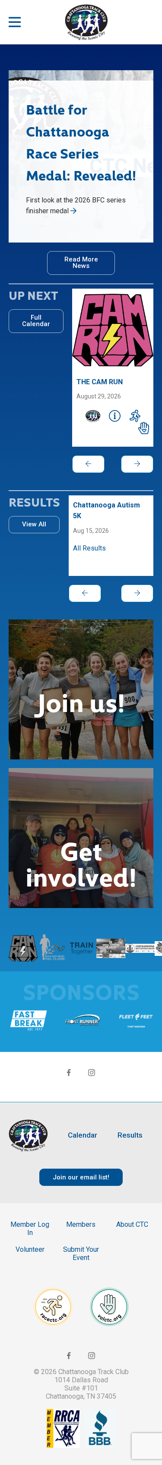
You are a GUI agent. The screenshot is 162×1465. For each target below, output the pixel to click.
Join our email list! (81, 1177)
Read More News (81, 262)
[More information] (115, 416)
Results (130, 1135)
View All (34, 524)
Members (80, 1224)
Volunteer (30, 1249)
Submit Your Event (81, 1253)
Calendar (82, 1135)
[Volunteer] (143, 428)
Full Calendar (36, 321)
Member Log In (29, 1228)
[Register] (135, 416)
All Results (89, 548)
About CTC (132, 1224)
